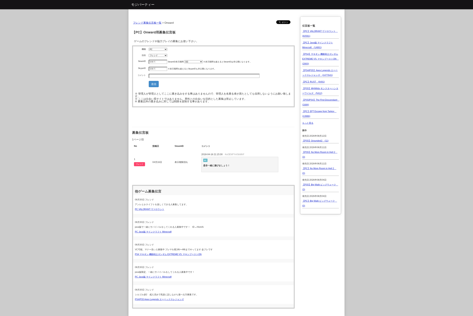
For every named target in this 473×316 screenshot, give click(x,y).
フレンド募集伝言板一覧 (147, 22)
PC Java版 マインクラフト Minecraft (153, 231)
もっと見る (307, 123)
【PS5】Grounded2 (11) (315, 140)
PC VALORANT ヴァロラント (149, 209)
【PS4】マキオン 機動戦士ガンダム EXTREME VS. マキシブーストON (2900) (320, 59)
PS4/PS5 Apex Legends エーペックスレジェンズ (159, 299)
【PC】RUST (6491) (313, 82)
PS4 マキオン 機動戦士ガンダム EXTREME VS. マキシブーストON (168, 254)
